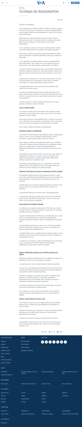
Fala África (4, 371)
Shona (43, 399)
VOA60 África (25, 344)
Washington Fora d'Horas (28, 384)
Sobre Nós (4, 411)
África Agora (4, 384)
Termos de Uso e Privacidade (70, 414)
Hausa (23, 396)
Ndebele (44, 396)
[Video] (63, 3)
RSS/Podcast (24, 411)
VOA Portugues (25, 341)
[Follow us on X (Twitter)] (53, 342)
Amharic (3, 396)
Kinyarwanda (25, 399)
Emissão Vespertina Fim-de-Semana (29, 372)
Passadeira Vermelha (27, 350)
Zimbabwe (65, 396)
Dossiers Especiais (6, 359)
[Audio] (68, 3)
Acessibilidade (66, 411)
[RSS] (65, 342)
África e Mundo (5, 353)
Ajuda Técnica (46, 411)
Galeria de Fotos (5, 363)
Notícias (22, 8)
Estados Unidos (5, 350)
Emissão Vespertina (6, 375)
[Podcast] (57, 342)
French (23, 392)
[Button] (60, 20)
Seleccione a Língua (47, 414)
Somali (44, 402)
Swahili (44, 392)
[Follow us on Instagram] (50, 342)
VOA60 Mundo (25, 347)
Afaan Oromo (5, 392)
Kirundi (23, 402)
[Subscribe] (61, 342)
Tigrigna (64, 392)
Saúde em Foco (46, 384)
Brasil (2, 356)
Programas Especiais (47, 371)
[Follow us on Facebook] (42, 342)
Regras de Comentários (28, 414)
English (3, 402)
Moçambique (4, 347)
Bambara (3, 399)
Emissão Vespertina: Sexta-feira (70, 372)
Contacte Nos (5, 414)
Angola (3, 344)
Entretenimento (66, 384)
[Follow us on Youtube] (46, 342)
